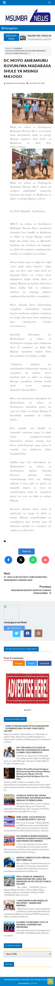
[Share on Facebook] (8, 560)
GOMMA (33, 983)
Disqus (31, 663)
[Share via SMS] (45, 560)
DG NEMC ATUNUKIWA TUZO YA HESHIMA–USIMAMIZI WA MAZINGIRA (32, 924)
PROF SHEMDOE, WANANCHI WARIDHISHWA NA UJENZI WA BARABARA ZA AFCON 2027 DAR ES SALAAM (33, 880)
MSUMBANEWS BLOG (13, 979)
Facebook (44, 663)
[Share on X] (21, 560)
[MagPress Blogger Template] (27, 15)
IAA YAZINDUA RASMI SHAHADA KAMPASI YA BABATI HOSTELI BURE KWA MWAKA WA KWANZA (33, 838)
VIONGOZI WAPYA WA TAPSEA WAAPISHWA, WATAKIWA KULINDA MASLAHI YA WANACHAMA (33, 798)
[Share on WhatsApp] (33, 560)
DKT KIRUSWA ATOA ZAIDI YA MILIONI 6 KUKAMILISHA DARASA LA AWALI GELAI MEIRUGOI (32, 750)
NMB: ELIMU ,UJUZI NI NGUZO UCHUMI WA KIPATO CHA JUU (31, 818)
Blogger (19, 663)
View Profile (16, 628)
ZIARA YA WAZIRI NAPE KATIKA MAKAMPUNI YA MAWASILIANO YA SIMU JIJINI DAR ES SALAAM (26, 728)
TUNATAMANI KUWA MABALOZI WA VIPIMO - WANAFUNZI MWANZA (32, 903)
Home (8, 48)
